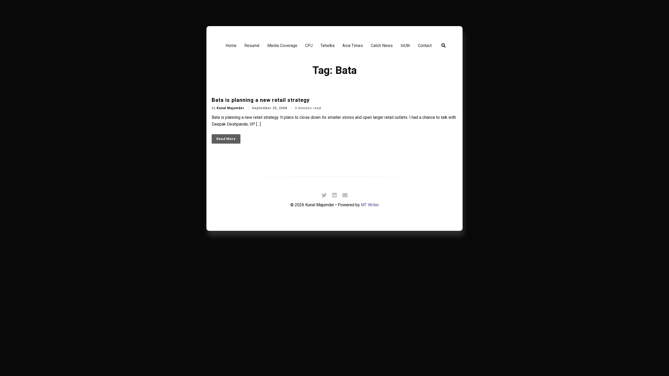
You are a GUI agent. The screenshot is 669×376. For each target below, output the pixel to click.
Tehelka (327, 45)
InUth (405, 45)
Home (231, 45)
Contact (425, 45)
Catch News (382, 45)
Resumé (251, 45)
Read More (226, 139)
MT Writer (370, 204)
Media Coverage (282, 45)
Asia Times (352, 45)
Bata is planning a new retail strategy (261, 100)
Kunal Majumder (231, 108)
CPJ (309, 45)
